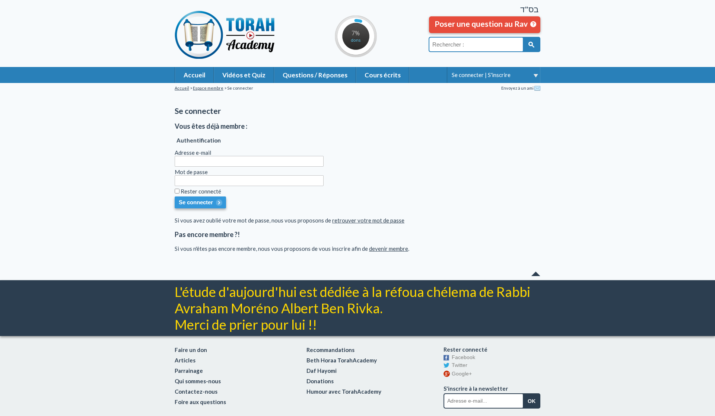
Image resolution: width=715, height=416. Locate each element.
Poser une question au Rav (481, 23)
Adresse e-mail (193, 152)
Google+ (462, 374)
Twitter (459, 365)
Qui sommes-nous (198, 381)
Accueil (194, 75)
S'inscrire (499, 74)
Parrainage (189, 370)
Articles (185, 360)
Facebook (463, 357)
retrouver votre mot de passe (368, 220)
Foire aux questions (200, 402)
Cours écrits (383, 75)
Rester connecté (201, 191)
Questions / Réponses (315, 75)
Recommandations (330, 349)
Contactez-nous (196, 391)
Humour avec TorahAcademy (343, 391)
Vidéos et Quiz (244, 75)
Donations (320, 381)
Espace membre (208, 88)
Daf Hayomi (321, 370)
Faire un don (191, 349)
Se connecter (468, 74)
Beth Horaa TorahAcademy (341, 360)
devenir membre (388, 248)
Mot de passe (191, 172)
